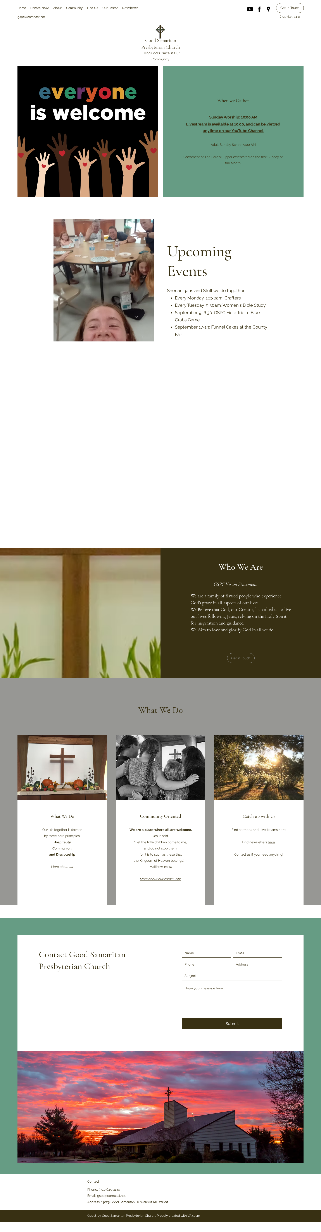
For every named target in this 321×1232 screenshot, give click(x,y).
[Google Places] (268, 9)
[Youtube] (250, 9)
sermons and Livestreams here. (262, 830)
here (271, 842)
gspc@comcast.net (111, 1196)
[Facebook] (259, 9)
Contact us (242, 854)
